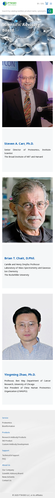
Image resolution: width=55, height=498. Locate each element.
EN (42, 3)
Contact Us (6, 480)
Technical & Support (10, 455)
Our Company (8, 470)
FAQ (4, 459)
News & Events (8, 477)
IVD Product (7, 441)
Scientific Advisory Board (12, 473)
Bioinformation (8, 426)
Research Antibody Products (14, 437)
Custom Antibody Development (15, 444)
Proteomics (7, 422)
